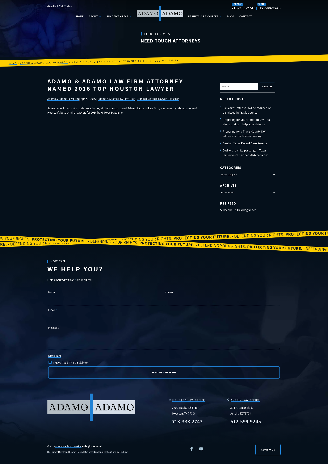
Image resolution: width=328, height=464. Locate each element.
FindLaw (124, 451)
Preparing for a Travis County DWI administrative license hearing (244, 133)
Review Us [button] (268, 449)
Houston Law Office (188, 400)
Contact (245, 16)
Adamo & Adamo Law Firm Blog (116, 99)
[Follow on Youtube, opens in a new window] (201, 449)
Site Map (63, 451)
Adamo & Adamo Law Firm (63, 99)
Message (53, 328)
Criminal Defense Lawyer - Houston (158, 99)
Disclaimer (54, 356)
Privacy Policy (76, 451)
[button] (322, 413)
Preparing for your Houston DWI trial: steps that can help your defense (247, 122)
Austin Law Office (245, 400)
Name (52, 292)
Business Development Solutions (100, 451)
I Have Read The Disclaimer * (71, 363)
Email (52, 310)
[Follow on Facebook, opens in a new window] (191, 449)
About (93, 16)
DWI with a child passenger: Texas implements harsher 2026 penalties (245, 152)
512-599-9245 (269, 8)
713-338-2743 (244, 8)
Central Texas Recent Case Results (245, 143)
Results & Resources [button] (203, 16)
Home (80, 16)
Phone (169, 292)
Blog (230, 16)
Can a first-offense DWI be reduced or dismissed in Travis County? (247, 110)
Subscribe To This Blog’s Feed (238, 210)
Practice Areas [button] (117, 16)
